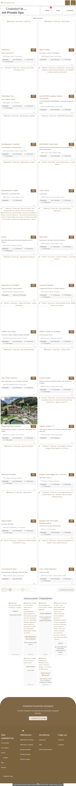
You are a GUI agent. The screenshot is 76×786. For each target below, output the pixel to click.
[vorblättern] (32, 34)
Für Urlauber (5, 748)
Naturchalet (43, 237)
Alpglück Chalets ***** (47, 426)
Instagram (61, 744)
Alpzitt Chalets (44, 50)
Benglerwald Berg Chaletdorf (11, 426)
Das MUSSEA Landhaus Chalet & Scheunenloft (51, 97)
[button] (4, 589)
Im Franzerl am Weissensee (45, 674)
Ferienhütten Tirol (7, 96)
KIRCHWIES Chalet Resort (48, 144)
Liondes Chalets (45, 378)
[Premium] (72, 600)
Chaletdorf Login (8, 776)
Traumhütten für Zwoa (8, 569)
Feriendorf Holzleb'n (46, 285)
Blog (2, 762)
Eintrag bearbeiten (25, 749)
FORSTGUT (5, 50)
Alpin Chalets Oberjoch (9, 378)
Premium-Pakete (25, 759)
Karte (58, 10)
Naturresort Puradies (8, 474)
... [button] (22, 589)
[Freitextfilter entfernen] (68, 3)
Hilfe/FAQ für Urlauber (26, 744)
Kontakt (5, 757)
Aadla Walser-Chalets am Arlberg (30, 638)
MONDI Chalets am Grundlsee (50, 331)
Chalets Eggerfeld (45, 613)
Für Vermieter (5, 743)
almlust (3, 237)
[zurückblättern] (5, 34)
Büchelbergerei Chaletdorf (10, 144)
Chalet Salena (44, 190)
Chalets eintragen (25, 754)
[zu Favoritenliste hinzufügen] (3, 22)
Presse (3, 752)
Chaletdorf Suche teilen (67, 590)
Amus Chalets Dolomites (48, 569)
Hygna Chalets (6, 521)
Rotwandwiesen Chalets (9, 190)
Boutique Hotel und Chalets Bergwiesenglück (48, 522)
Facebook (61, 740)
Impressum (42, 740)
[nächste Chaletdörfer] (32, 589)
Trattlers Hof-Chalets (8, 331)
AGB (40, 744)
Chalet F (15, 611)
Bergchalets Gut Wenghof (10, 285)
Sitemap (3, 767)
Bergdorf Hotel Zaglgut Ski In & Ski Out (53, 474)
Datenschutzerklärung (45, 749)
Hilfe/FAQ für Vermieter (27, 740)
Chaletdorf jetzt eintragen (38, 718)
